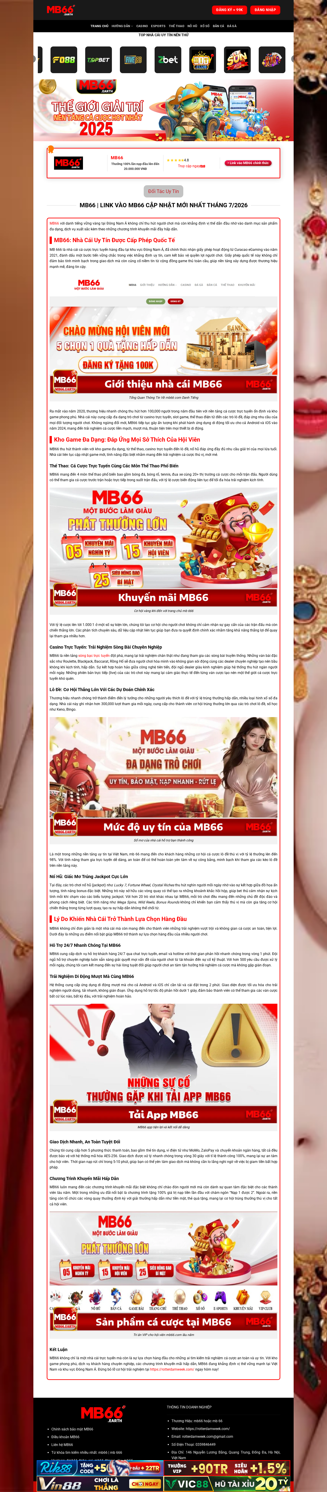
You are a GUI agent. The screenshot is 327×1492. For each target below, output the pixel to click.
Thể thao (176, 26)
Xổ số (205, 26)
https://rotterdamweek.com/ (172, 1369)
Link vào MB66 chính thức (249, 163)
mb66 (102, 1452)
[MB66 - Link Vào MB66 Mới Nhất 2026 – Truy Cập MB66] (61, 10)
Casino (142, 26)
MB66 (54, 223)
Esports (158, 26)
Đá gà (231, 26)
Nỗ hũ (192, 26)
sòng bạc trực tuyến (93, 656)
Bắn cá (218, 26)
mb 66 (217, 1421)
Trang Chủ (100, 26)
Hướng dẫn (121, 26)
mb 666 (116, 1452)
